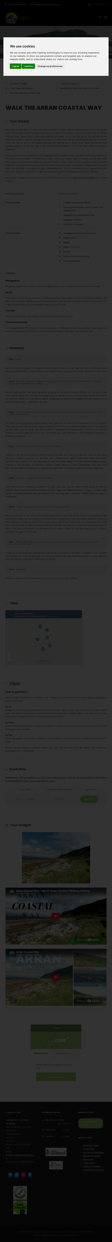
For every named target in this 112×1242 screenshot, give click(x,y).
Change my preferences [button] (50, 66)
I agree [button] (15, 66)
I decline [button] (28, 66)
